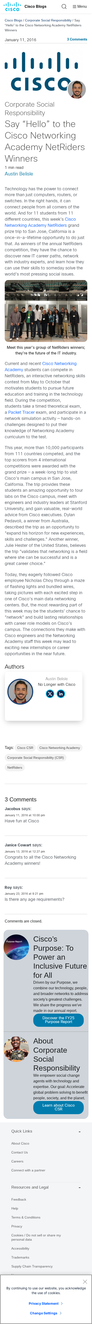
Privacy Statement (44, 1303)
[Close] (85, 1281)
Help (14, 1208)
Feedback (18, 1199)
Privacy (16, 1226)
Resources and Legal (30, 1187)
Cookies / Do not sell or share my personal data (36, 1237)
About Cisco (20, 1143)
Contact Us (19, 1152)
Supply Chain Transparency (32, 1266)
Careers (17, 1161)
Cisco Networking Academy (59, 748)
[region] (46, 1299)
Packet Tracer (21, 413)
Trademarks (20, 1257)
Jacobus (12, 809)
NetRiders (14, 767)
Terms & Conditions (25, 1217)
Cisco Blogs (35, 6)
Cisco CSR (25, 748)
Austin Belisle (19, 174)
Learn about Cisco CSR (58, 1107)
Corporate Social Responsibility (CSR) (35, 757)
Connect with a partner (28, 1170)
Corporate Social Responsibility (48, 20)
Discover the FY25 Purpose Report (58, 1020)
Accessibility (20, 1248)
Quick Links (21, 1131)
